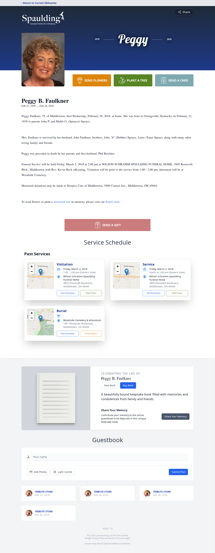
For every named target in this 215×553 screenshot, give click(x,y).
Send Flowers (91, 333)
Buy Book (128, 385)
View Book (109, 385)
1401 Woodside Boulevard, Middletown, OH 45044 (78, 325)
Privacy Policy (98, 538)
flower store (112, 202)
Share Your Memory (175, 416)
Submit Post (178, 471)
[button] (40, 272)
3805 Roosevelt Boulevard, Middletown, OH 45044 (78, 284)
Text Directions (68, 293)
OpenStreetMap (111, 543)
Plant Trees (91, 293)
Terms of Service (116, 538)
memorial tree (62, 202)
